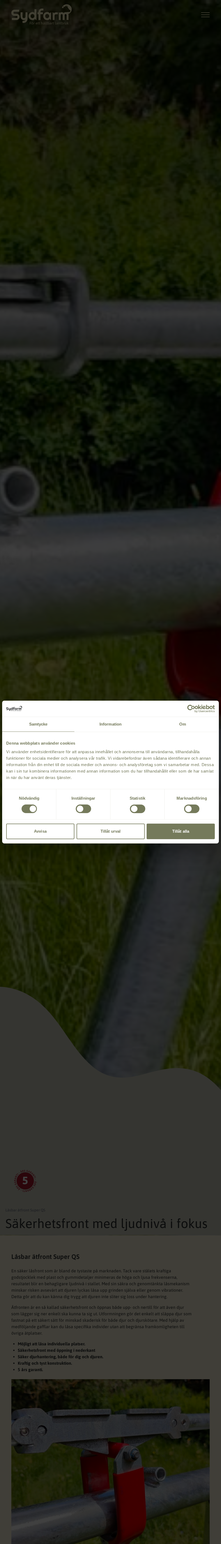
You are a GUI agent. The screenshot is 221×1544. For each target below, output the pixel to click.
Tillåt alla (180, 831)
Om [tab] (182, 724)
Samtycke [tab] (38, 724)
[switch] (83, 808)
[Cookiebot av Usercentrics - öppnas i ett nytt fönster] (191, 709)
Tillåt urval (110, 831)
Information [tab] (110, 724)
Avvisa (40, 831)
